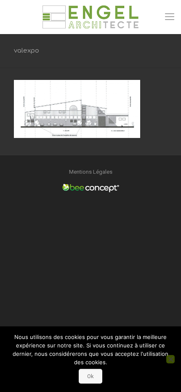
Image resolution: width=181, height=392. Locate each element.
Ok (90, 376)
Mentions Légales (90, 172)
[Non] (170, 359)
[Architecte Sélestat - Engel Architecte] (90, 16)
